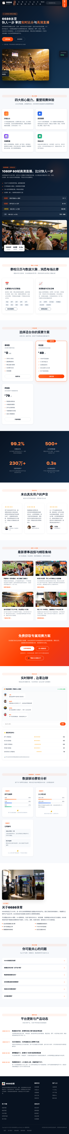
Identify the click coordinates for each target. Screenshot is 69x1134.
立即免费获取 (27, 648)
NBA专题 (4, 1113)
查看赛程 (19, 39)
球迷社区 (36, 1098)
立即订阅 (51, 376)
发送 (63, 723)
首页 (14, 3)
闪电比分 (36, 1089)
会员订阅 (36, 1095)
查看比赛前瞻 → (41, 587)
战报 (33, 3)
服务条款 (23, 1130)
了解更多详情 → (8, 618)
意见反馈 (36, 1116)
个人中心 (54, 1089)
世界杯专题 (4, 1116)
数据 (22, 3)
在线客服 (36, 1119)
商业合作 (36, 1107)
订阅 (26, 3)
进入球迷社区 (42, 648)
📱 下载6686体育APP (34, 658)
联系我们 (36, 1113)
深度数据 (36, 1092)
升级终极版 (18, 419)
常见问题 (42, 3)
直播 (18, 3)
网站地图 (29, 1130)
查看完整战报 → (8, 587)
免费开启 (17, 376)
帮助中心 (54, 1095)
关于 (37, 3)
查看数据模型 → (45, 309)
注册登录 (54, 1087)
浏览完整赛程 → (11, 309)
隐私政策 (16, 1130)
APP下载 (54, 1092)
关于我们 (10, 1130)
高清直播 (36, 1087)
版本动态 (54, 1098)
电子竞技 (4, 1119)
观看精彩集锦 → (41, 618)
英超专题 (4, 1107)
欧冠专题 (4, 1110)
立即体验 (7, 39)
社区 (29, 3)
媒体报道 (36, 1110)
